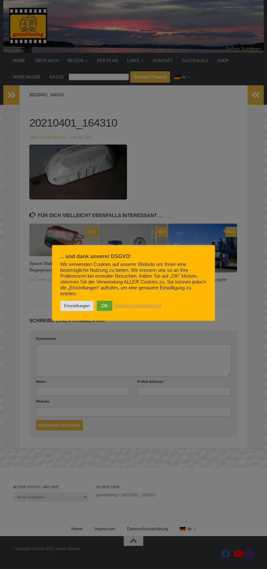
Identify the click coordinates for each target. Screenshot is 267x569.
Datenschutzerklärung (137, 305)
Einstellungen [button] (77, 305)
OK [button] (104, 305)
